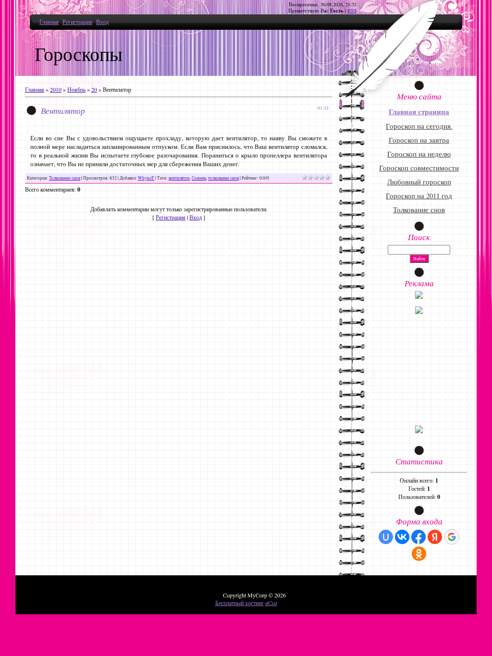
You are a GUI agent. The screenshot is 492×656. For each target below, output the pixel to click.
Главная (49, 21)
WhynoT (146, 178)
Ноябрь (76, 89)
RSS (352, 10)
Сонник (199, 178)
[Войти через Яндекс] (435, 537)
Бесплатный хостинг (239, 603)
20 (94, 89)
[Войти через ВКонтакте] (402, 537)
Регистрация (77, 21)
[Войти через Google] (451, 537)
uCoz (271, 603)
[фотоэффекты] (419, 296)
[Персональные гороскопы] (419, 312)
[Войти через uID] (386, 537)
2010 (56, 89)
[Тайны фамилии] (419, 431)
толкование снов (223, 178)
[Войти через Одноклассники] (419, 554)
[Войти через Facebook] (418, 537)
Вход (102, 21)
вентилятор (179, 178)
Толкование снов (64, 178)
